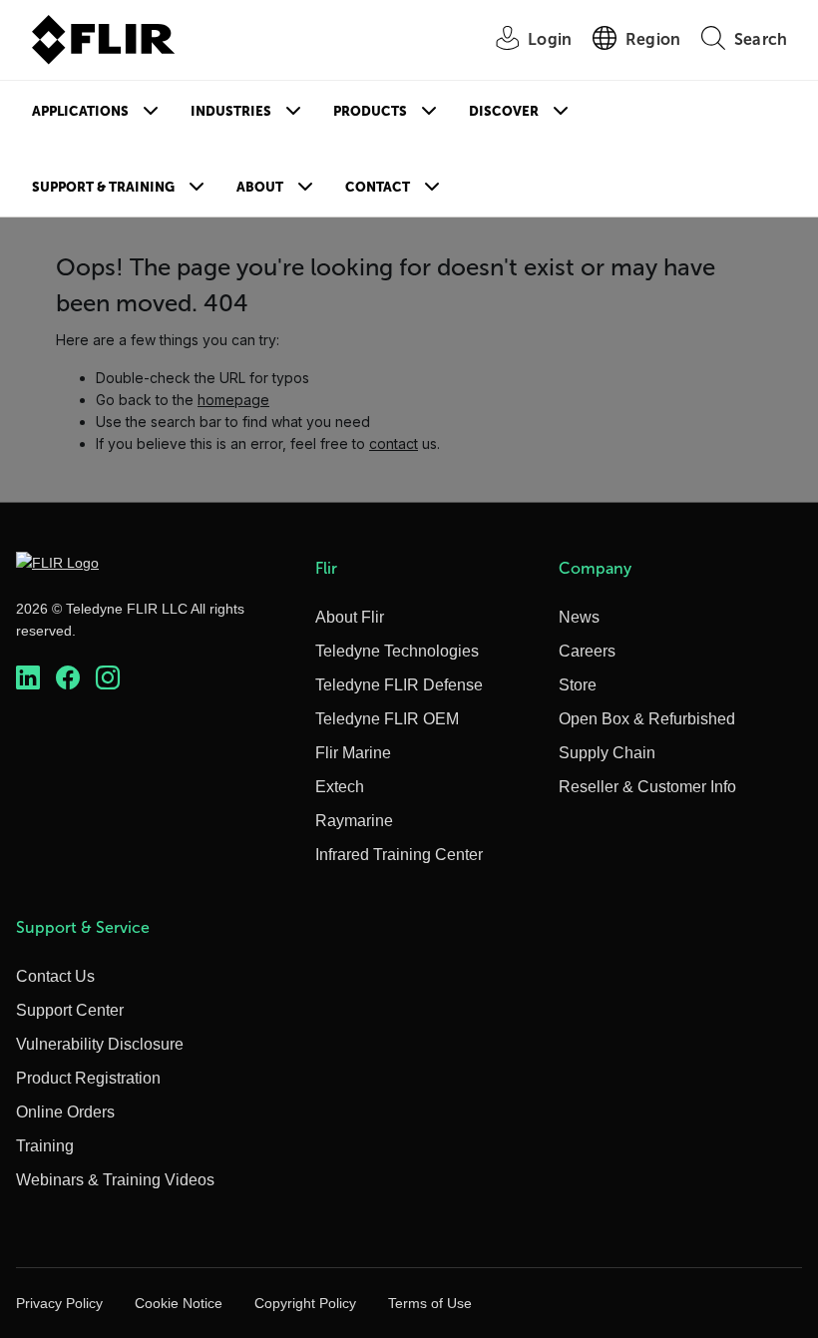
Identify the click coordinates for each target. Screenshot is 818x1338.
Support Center (70, 1010)
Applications (80, 111)
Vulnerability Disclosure (100, 1044)
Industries (231, 111)
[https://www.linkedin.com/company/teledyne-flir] (28, 677)
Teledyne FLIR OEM (387, 718)
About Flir (349, 617)
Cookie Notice (178, 1303)
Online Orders (65, 1112)
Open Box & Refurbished (647, 718)
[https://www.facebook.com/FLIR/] (68, 677)
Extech (339, 786)
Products (370, 111)
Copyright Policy (305, 1303)
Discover (504, 111)
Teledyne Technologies (397, 651)
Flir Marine (353, 752)
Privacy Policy (59, 1303)
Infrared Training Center (399, 854)
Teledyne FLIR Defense (399, 684)
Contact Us (55, 976)
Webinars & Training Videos (115, 1179)
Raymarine (354, 820)
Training (45, 1145)
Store (578, 684)
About (259, 187)
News (579, 617)
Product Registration (88, 1078)
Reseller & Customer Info (647, 786)
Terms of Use (430, 1303)
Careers (587, 651)
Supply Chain (607, 752)
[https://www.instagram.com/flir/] (108, 677)
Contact (377, 187)
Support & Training (103, 187)
